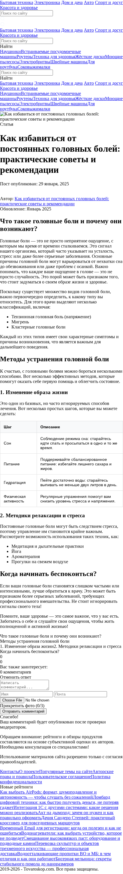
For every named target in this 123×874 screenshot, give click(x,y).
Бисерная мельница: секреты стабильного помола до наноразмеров (56, 861)
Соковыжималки (33, 66)
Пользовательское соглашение (61, 776)
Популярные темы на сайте (65, 771)
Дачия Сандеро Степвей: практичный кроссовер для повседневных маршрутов (57, 820)
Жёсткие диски (90, 56)
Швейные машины (68, 61)
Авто (89, 2)
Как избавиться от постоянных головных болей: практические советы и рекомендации (54, 201)
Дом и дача (72, 2)
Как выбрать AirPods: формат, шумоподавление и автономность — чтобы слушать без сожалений (48, 795)
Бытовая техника (16, 2)
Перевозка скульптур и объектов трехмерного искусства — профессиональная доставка (49, 848)
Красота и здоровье (19, 7)
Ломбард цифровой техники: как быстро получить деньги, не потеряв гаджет (59, 802)
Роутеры (25, 56)
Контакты (9, 771)
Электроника (47, 2)
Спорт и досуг (109, 2)
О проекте (29, 771)
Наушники (10, 51)
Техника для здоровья (54, 56)
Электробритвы (34, 61)
